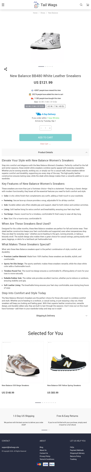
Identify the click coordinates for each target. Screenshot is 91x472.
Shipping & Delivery (77, 453)
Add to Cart (45, 137)
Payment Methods (77, 450)
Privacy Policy (45, 456)
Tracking (73, 459)
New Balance (53, 13)
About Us (43, 450)
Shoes (43, 13)
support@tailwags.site (10, 447)
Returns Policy (75, 456)
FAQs (72, 447)
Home (35, 13)
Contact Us (44, 453)
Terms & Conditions (47, 459)
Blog (41, 447)
